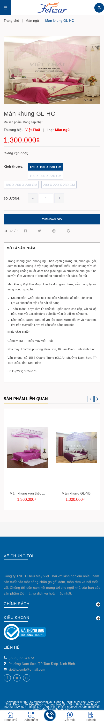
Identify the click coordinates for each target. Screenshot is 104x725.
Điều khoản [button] (16, 618)
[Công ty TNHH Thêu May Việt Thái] (99, 8)
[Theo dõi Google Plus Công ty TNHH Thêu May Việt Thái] (26, 678)
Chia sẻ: (11, 231)
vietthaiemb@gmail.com (26, 669)
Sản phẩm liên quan (26, 399)
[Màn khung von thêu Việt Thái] (27, 447)
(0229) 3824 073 (21, 658)
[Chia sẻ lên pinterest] (53, 231)
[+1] (68, 231)
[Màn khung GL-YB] (76, 447)
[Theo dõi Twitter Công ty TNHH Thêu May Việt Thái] (17, 678)
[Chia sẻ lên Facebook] (25, 231)
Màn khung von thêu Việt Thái (33, 493)
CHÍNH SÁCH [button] (17, 604)
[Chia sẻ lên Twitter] (39, 231)
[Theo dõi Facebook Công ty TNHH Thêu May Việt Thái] (7, 678)
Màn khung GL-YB (76, 493)
